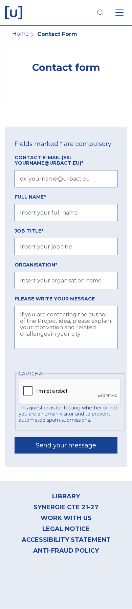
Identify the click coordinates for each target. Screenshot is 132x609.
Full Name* (30, 197)
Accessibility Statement (66, 539)
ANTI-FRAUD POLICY (66, 550)
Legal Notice (66, 529)
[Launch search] (100, 12)
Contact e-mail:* (49, 160)
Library (66, 496)
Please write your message (55, 298)
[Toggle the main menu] (119, 12)
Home (20, 34)
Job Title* (29, 231)
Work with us (66, 518)
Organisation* (36, 264)
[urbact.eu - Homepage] (13, 12)
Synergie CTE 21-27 (66, 507)
